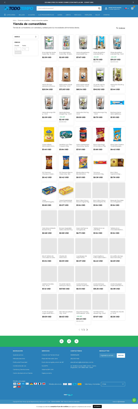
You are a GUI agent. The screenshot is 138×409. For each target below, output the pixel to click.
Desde (17, 45)
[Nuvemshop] (118, 402)
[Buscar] (99, 8)
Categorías (11, 15)
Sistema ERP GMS (47, 369)
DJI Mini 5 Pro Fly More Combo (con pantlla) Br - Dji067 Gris (69, 2)
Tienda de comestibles (24, 20)
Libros (68, 15)
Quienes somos (18, 355)
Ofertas (106, 15)
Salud (97, 15)
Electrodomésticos (46, 15)
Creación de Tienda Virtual (50, 355)
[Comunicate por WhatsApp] (134, 400)
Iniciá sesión (117, 7)
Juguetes (31, 15)
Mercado (77, 15)
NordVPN (45, 366)
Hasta (24, 45)
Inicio (14, 20)
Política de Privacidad (20, 362)
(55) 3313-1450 (75, 358)
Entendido (97, 406)
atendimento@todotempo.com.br (82, 362)
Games (59, 15)
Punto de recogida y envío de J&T (53, 362)
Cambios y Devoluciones (21, 369)
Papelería (88, 15)
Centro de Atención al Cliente (22, 373)
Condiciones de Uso (19, 366)
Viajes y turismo (47, 373)
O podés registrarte (114, 9)
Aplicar (18, 52)
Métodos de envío (19, 358)
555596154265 (75, 355)
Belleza (22, 15)
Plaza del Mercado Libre (50, 358)
